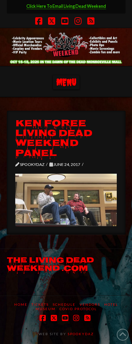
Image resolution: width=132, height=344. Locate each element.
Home (20, 304)
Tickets (40, 304)
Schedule (64, 304)
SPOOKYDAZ (80, 334)
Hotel (111, 304)
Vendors (90, 304)
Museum (46, 309)
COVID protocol (78, 309)
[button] (66, 82)
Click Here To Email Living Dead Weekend (66, 6)
